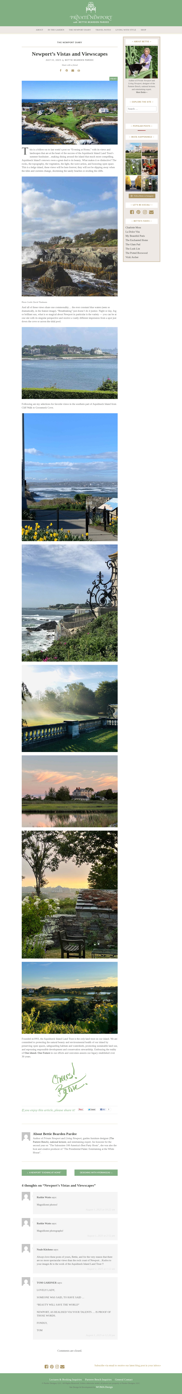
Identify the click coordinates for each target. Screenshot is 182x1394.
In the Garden (56, 30)
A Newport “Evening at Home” (45, 1173)
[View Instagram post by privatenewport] (139, 157)
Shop (143, 30)
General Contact (123, 1379)
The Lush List (133, 248)
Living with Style (126, 30)
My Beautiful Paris (135, 235)
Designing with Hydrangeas (95, 1173)
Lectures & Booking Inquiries (65, 1379)
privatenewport (133, 145)
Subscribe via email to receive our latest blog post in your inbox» (127, 1365)
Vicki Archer (132, 257)
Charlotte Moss (133, 227)
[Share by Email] (72, 70)
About (39, 30)
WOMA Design (104, 1387)
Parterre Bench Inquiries (98, 1379)
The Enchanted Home (137, 240)
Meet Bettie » (141, 92)
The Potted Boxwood (137, 253)
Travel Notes (103, 30)
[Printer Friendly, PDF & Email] (113, 79)
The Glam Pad (133, 244)
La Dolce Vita (133, 231)
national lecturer (58, 1141)
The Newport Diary (80, 30)
